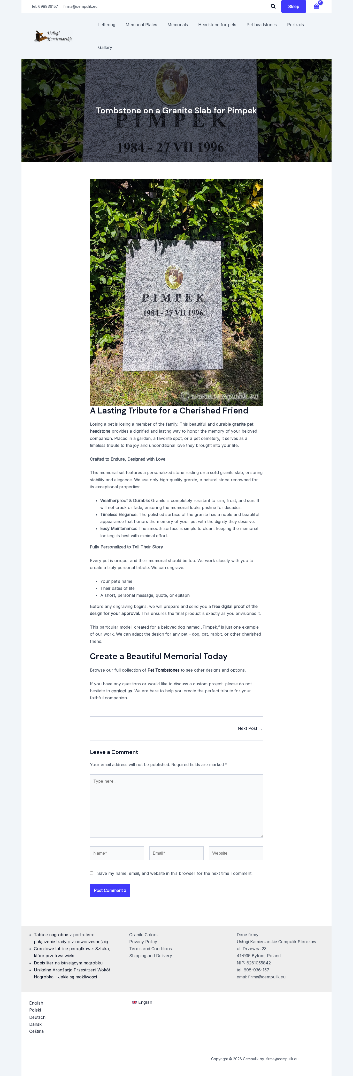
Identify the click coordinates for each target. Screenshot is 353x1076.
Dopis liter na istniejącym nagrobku (68, 962)
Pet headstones (262, 24)
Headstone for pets (217, 24)
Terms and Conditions (150, 948)
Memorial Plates (141, 24)
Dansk (35, 1024)
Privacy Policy (143, 941)
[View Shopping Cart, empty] (316, 6)
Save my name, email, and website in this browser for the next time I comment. (174, 873)
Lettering (106, 24)
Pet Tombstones (164, 670)
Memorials (177, 24)
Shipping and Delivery (150, 955)
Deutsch (37, 1017)
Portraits (295, 24)
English (36, 1003)
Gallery (105, 47)
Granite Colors (143, 934)
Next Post (250, 728)
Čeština (36, 1031)
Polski (35, 1010)
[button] (273, 6)
